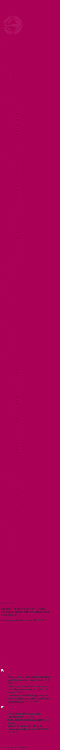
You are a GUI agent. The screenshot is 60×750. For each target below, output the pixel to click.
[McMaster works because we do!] (12, 34)
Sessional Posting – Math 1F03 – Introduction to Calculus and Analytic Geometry (25, 641)
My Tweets (7, 744)
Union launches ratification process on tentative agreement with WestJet (29, 687)
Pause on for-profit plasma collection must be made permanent (29, 678)
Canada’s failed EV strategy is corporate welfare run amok (24, 727)
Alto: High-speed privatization (25, 719)
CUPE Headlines (17, 670)
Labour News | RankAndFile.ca (25, 707)
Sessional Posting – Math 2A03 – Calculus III (24, 633)
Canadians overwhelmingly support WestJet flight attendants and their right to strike (28, 698)
